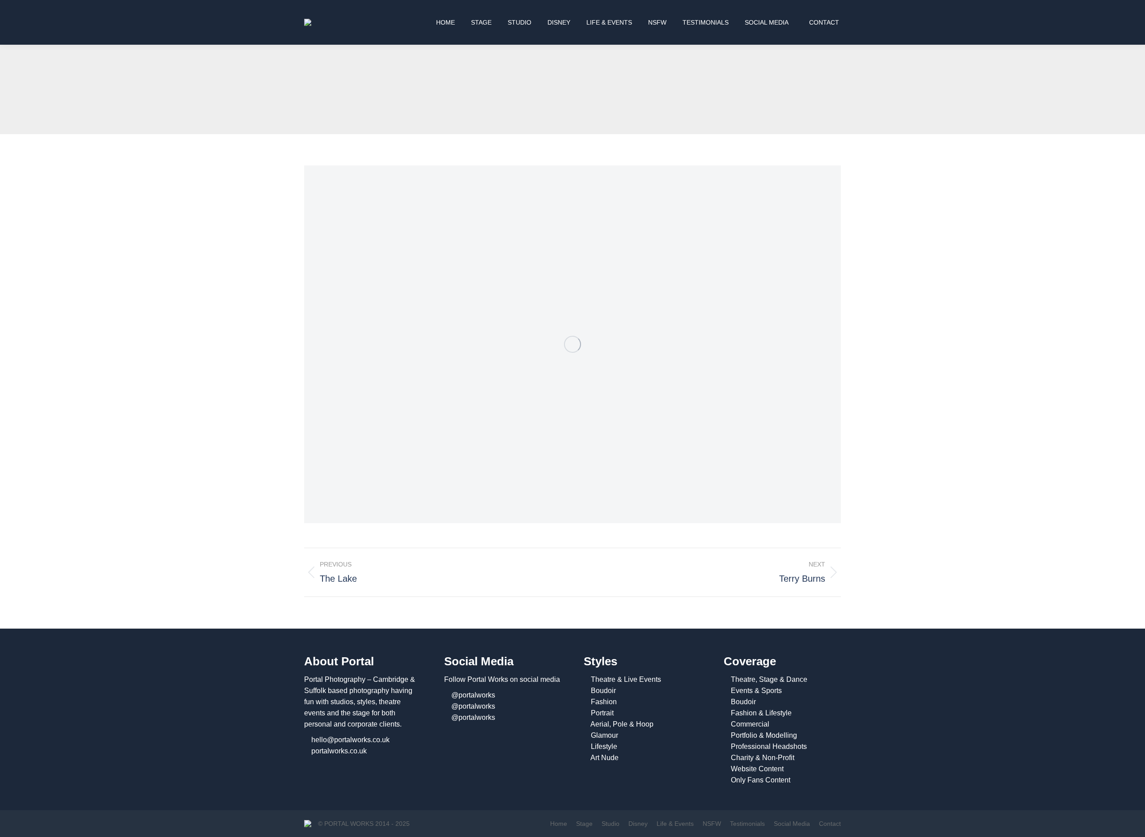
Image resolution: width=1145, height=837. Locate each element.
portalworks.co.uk (339, 751)
